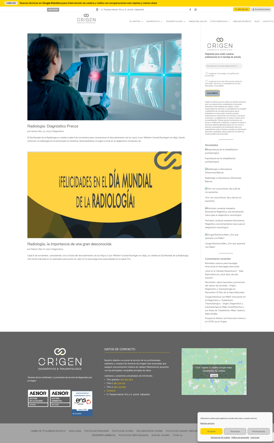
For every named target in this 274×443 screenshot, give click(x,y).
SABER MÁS (11, 3)
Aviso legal (254, 438)
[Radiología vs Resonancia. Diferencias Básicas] (224, 172)
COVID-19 (177, 435)
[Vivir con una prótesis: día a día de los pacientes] (224, 192)
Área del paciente (242, 21)
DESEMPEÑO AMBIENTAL (104, 435)
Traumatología (174, 21)
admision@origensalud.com (223, 125)
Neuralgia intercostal (229, 266)
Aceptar (211, 431)
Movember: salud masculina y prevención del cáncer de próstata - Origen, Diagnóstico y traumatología (225, 285)
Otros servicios (218, 21)
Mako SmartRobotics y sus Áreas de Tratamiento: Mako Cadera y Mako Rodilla (225, 310)
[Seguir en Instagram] (195, 10)
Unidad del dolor (198, 21)
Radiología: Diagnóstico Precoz (52, 126)
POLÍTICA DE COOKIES (122, 431)
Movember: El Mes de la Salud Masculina (224, 292)
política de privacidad (219, 134)
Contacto (268, 21)
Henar (34, 131)
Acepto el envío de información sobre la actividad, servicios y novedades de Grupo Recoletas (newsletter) (223, 83)
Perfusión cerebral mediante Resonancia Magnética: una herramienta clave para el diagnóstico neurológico (225, 224)
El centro (135, 21)
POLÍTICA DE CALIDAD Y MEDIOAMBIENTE (185, 431)
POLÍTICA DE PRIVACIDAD (97, 431)
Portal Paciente (262, 9)
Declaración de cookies (220, 438)
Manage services (207, 423)
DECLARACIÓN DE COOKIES (150, 431)
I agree (214, 375)
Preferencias (258, 431)
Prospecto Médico (214, 318)
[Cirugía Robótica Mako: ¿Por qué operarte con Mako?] (224, 238)
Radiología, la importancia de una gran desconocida (69, 244)
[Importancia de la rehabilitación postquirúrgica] (224, 153)
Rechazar (235, 431)
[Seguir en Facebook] (190, 10)
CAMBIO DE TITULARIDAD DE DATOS (48, 431)
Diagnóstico (153, 21)
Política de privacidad (240, 438)
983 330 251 (119, 383)
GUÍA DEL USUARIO (160, 435)
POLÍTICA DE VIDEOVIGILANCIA (133, 435)
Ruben (34, 249)
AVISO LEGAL (75, 431)
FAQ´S (257, 21)
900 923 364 (126, 379)
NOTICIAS (53, 10)
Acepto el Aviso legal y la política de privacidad (222, 74)
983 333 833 (120, 387)
